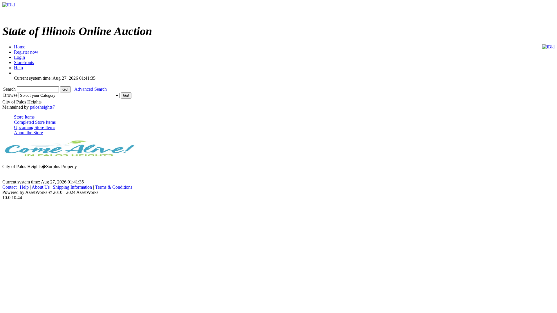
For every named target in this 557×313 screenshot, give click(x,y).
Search (10, 89)
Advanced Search (90, 89)
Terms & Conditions (113, 187)
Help (24, 187)
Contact (10, 187)
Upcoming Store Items (34, 127)
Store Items (24, 116)
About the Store (28, 132)
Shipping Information (72, 187)
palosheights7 (42, 107)
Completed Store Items (35, 122)
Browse (11, 95)
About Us (41, 187)
